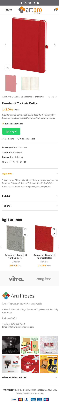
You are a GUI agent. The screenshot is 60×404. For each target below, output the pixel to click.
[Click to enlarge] (7, 67)
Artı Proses (27, 303)
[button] (5, 45)
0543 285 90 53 (18, 324)
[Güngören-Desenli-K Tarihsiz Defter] (44, 238)
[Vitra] (16, 278)
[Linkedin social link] (34, 3)
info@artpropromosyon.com (21, 327)
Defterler (39, 96)
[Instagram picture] (11, 345)
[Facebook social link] (21, 3)
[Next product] (56, 97)
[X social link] (25, 3)
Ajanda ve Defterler (23, 96)
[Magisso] (44, 278)
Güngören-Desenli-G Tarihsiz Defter (16, 256)
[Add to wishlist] (25, 229)
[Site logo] (30, 9)
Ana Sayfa (6, 96)
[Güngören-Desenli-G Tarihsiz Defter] (15, 238)
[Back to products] (52, 97)
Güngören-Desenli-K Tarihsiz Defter (44, 256)
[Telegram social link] (38, 3)
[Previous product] (49, 97)
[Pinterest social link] (30, 3)
